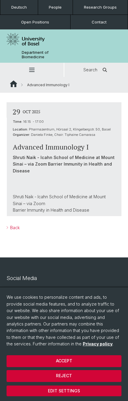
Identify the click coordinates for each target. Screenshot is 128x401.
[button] (32, 70)
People (55, 7)
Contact (99, 22)
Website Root (13, 84)
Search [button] (90, 69)
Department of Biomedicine (35, 54)
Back (14, 227)
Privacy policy (98, 343)
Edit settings (64, 390)
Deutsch (19, 7)
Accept (64, 360)
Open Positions (35, 22)
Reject (64, 375)
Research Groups (100, 7)
